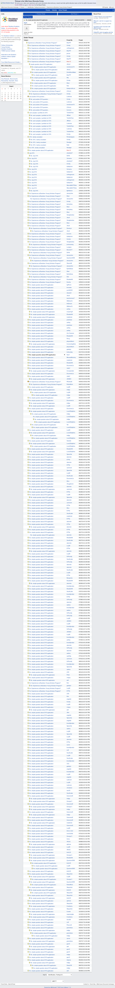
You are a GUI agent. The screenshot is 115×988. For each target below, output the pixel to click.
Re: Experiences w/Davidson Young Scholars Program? (45, 45)
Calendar (54, 10)
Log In (112, 7)
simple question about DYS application (41, 64)
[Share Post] (85, 20)
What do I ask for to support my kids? (102, 21)
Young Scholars (5, 47)
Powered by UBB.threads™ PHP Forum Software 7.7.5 (57, 987)
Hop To (45, 974)
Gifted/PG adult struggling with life (103, 32)
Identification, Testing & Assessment (36, 7)
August (11, 86)
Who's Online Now (6, 65)
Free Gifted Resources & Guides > (11, 62)
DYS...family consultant (35, 137)
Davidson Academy (6, 49)
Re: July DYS (34, 155)
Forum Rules (4, 984)
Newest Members (6, 76)
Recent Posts (97, 14)
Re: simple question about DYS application (37, 20)
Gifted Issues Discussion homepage (10, 7)
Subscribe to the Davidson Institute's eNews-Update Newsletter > (8, 56)
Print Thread (28, 17)
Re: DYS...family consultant (38, 139)
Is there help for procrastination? (103, 16)
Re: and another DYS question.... (40, 99)
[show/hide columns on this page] (113, 10)
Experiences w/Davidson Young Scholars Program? (42, 42)
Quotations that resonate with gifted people (102, 27)
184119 (89, 20)
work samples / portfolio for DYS (38, 112)
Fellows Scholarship (7, 45)
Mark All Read (11, 984)
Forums (22, 7)
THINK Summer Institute (8, 51)
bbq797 (72, 20)
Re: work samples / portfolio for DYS (41, 115)
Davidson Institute (9, 35)
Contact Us (86, 984)
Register (106, 7)
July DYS (31, 153)
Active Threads (63, 10)
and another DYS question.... (37, 96)
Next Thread (74, 14)
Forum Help (93, 984)
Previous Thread (41, 14)
